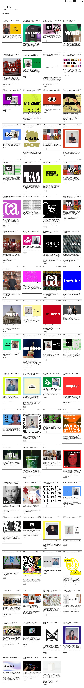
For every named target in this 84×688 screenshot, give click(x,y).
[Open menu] (83, 1)
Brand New (25, 113)
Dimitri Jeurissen (57, 77)
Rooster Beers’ (48, 294)
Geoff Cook (28, 70)
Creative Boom (46, 105)
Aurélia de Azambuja (16, 105)
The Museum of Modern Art (53, 328)
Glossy (36, 70)
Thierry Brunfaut (48, 78)
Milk (43, 329)
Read (4, 86)
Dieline (4, 254)
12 (45, 329)
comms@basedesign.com (6, 13)
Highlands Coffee (17, 255)
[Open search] (81, 1)
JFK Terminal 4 (50, 329)
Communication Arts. (47, 295)
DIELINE (64, 69)
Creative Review (10, 177)
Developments (46, 79)
